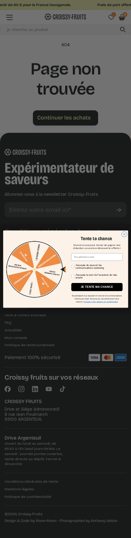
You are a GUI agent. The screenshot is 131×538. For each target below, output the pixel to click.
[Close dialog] (124, 234)
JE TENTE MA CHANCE (96, 286)
